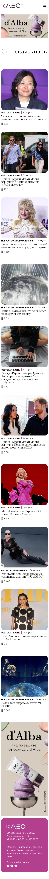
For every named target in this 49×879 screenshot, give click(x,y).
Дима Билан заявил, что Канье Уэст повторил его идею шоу (23, 312)
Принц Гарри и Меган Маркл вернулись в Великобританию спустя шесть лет (20, 182)
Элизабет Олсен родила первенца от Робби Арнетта (24, 638)
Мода (4, 570)
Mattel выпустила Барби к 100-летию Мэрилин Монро (21, 512)
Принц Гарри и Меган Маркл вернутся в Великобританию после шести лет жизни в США (23, 444)
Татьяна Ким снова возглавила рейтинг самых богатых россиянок (23, 118)
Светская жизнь (10, 113)
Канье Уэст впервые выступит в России (21, 704)
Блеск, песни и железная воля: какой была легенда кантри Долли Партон (24, 246)
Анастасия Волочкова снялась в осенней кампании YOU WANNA (22, 575)
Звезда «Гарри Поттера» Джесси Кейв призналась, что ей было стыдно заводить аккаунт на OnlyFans (22, 378)
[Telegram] (8, 866)
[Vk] (15, 866)
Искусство (7, 241)
